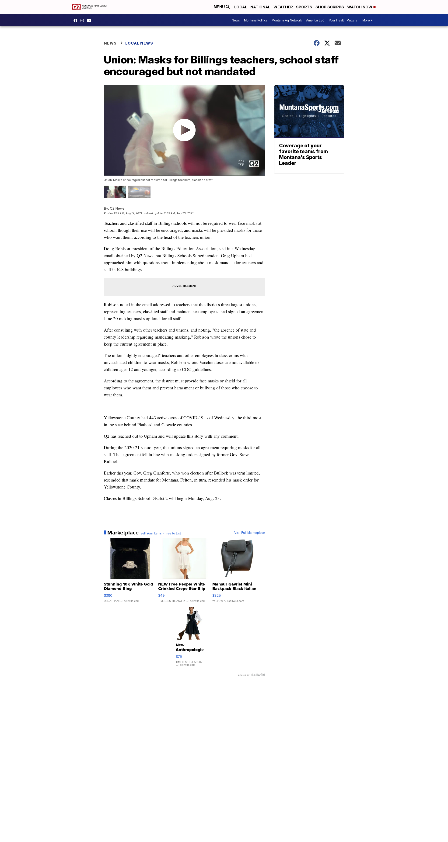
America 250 (315, 20)
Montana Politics (255, 20)
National (260, 7)
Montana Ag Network (287, 20)
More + (367, 20)
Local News (139, 43)
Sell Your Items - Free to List (160, 533)
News (236, 20)
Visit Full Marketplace (249, 532)
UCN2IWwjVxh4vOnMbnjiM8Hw (90, 20)
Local (240, 7)
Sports (304, 7)
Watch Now (360, 7)
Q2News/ (77, 20)
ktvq (83, 20)
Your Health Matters (343, 20)
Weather (283, 7)
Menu (220, 7)
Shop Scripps (329, 7)
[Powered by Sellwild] (258, 674)
